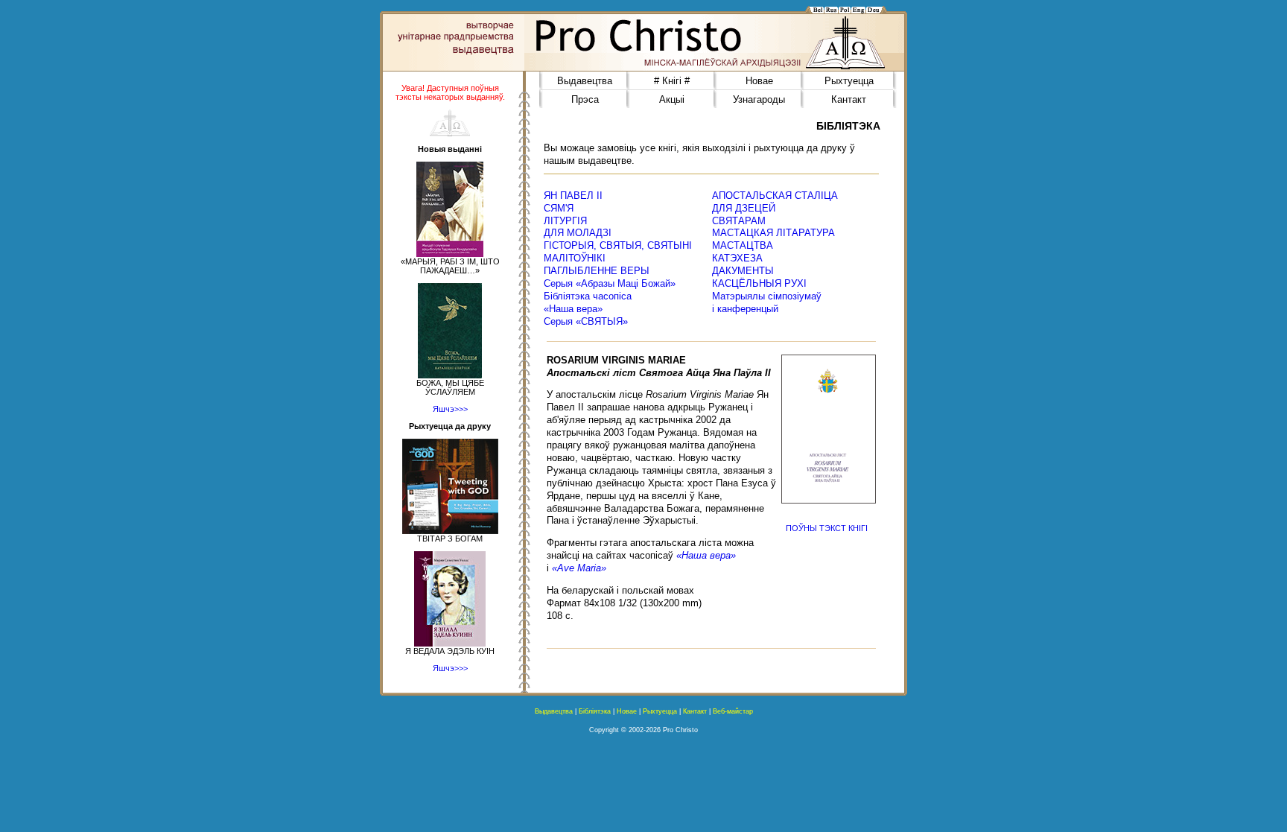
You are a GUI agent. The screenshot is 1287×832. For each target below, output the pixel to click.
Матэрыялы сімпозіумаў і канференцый (767, 302)
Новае (759, 80)
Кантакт (848, 99)
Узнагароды (759, 99)
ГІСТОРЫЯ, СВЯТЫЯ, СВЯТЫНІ (618, 245)
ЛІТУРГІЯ (565, 220)
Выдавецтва (584, 80)
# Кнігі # (672, 80)
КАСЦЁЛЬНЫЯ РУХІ (759, 283)
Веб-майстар (733, 711)
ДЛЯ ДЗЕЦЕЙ (743, 208)
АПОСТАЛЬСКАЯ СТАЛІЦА (775, 195)
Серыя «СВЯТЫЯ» (586, 321)
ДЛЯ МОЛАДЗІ (577, 232)
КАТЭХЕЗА (737, 258)
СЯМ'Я (558, 208)
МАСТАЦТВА (742, 245)
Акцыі (671, 99)
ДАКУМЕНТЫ (743, 270)
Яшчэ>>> (450, 408)
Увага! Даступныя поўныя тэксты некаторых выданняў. (450, 92)
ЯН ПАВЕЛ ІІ (573, 195)
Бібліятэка (595, 711)
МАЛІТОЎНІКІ (575, 258)
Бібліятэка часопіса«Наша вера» (588, 302)
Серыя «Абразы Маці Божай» (610, 283)
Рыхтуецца (849, 80)
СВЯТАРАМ (739, 220)
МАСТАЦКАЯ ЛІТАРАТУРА (773, 232)
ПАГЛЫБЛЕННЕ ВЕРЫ (596, 270)
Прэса (585, 99)
